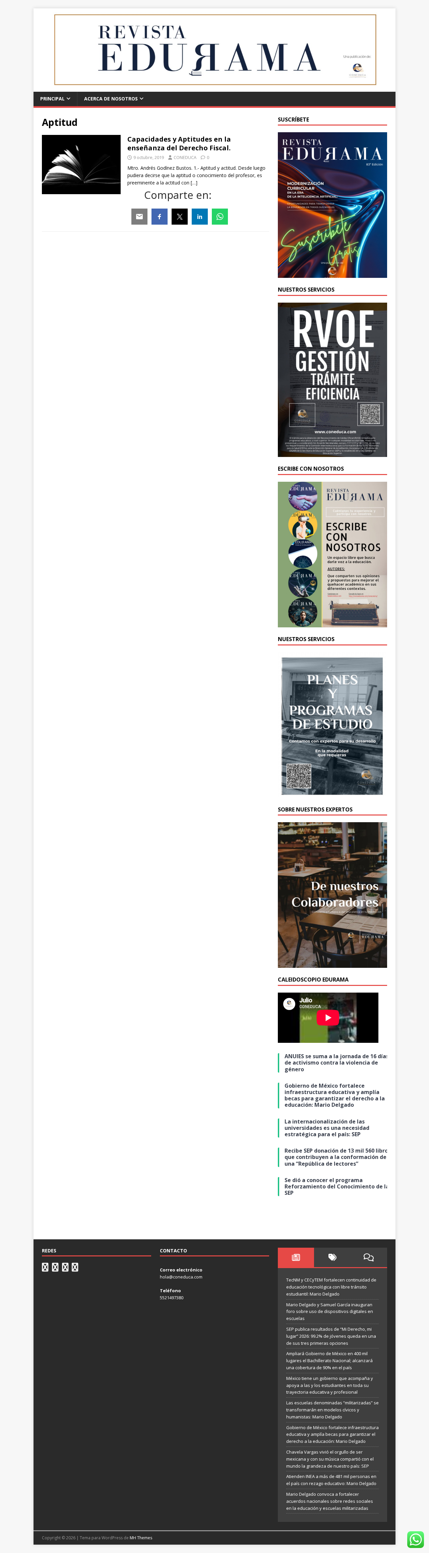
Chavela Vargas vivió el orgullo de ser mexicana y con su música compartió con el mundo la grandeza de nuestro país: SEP (330, 1459)
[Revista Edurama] (214, 88)
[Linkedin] (200, 217)
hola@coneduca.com (181, 1277)
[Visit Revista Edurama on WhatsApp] (45, 1269)
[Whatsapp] (220, 217)
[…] (194, 182)
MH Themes (141, 1538)
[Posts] (296, 1257)
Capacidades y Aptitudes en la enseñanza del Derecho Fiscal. (179, 143)
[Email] (139, 217)
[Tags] (332, 1257)
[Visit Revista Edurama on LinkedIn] (55, 1269)
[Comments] (369, 1257)
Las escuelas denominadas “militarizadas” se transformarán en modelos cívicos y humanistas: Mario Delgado (332, 1410)
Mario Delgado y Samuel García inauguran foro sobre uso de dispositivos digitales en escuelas (329, 1312)
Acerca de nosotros (111, 98)
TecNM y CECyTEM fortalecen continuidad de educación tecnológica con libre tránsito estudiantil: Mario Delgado (331, 1287)
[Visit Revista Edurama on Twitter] (65, 1269)
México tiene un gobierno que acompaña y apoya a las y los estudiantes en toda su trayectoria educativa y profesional (329, 1385)
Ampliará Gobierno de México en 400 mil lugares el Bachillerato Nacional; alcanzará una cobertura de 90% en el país (329, 1360)
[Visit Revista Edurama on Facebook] (75, 1269)
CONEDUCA (185, 157)
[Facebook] (159, 217)
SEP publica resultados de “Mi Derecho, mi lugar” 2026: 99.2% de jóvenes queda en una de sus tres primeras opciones (331, 1336)
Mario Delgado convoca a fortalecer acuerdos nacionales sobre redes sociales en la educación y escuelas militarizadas (329, 1501)
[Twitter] (180, 217)
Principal (52, 98)
